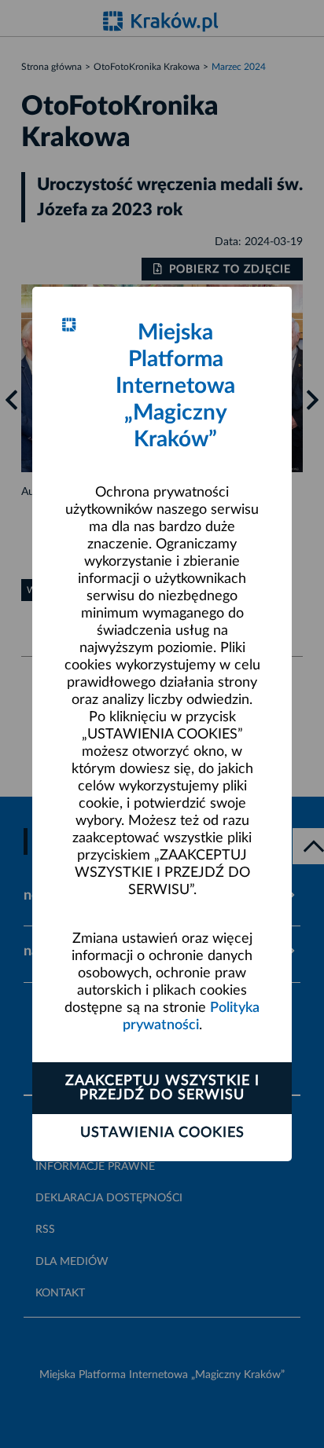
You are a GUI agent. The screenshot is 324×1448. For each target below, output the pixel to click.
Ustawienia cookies (162, 1133)
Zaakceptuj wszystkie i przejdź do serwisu (162, 1088)
